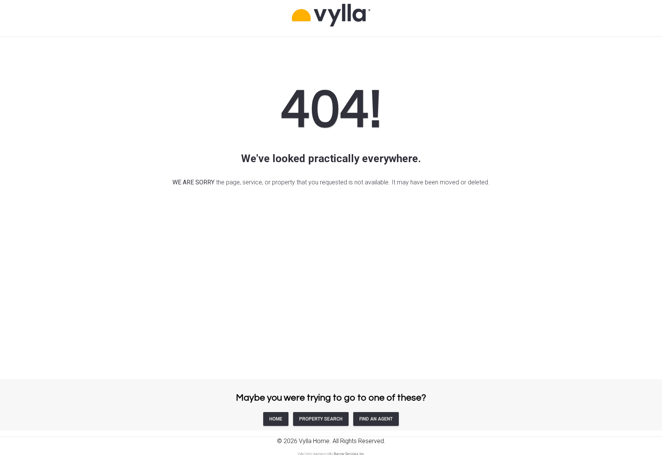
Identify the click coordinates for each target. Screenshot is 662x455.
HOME (275, 419)
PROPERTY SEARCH (320, 419)
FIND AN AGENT (376, 419)
